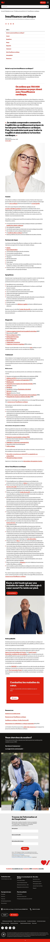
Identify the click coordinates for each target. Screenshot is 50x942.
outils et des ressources (29, 727)
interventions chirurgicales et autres (32, 461)
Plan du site (34, 923)
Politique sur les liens (5, 923)
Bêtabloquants (10, 382)
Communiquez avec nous (6, 878)
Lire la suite (8, 141)
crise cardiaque (13, 203)
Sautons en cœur (36, 879)
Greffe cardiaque (10, 446)
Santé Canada (32, 652)
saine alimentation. (31, 539)
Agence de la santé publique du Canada (15, 652)
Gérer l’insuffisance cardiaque (12, 52)
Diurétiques (9, 387)
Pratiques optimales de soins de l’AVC (24, 898)
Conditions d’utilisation (31, 921)
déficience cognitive (22, 304)
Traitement (8, 49)
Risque (7, 42)
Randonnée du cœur (37, 881)
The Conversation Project (15, 670)
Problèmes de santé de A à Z (20, 11)
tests (31, 347)
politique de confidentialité (19, 854)
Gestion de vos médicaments (12, 713)
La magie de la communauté (14, 749)
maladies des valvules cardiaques (14, 225)
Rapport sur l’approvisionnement (20, 921)
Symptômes (9, 39)
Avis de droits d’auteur (41, 921)
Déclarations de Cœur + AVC (23, 884)
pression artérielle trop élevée (13, 208)
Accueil (3, 11)
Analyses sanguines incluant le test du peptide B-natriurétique (21, 331)
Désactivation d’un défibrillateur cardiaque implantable (19, 723)
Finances (3, 898)
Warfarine (8, 391)
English (4, 914)
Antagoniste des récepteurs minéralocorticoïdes (18, 396)
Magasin (34, 888)
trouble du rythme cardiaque (15, 232)
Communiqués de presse (22, 882)
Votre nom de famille (16, 834)
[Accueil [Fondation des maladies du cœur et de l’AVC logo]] (3, 3)
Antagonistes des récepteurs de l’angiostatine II (18, 380)
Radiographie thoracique (12, 336)
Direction (3, 896)
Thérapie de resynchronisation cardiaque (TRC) (18, 437)
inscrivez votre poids (11, 486)
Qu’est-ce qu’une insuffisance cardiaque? (15, 33)
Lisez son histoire (12, 593)
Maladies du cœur (9, 11)
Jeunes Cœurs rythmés (37, 885)
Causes (8, 36)
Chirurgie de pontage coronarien (14, 458)
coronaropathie (36, 203)
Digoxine (8, 393)
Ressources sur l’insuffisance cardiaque (15, 717)
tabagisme (22, 562)
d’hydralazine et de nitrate (24, 389)
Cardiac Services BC (24, 309)
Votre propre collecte (37, 883)
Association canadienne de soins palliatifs (16, 654)
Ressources (8, 58)
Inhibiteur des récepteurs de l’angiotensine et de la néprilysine (21, 395)
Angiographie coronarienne (13, 342)
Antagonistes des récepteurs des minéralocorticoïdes (19, 383)
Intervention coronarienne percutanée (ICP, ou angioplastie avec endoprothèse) (22, 455)
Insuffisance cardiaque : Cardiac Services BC (17, 720)
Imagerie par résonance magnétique (15, 344)
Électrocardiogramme (11, 335)
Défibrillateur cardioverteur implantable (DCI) (17, 442)
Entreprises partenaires (6, 901)
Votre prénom (15, 828)
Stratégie (3, 894)
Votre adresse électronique (17, 841)
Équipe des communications (23, 887)
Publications (19, 894)
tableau (25, 483)
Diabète (8, 248)
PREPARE (13, 666)
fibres (18, 540)
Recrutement (4, 903)
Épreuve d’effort (10, 340)
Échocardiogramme (11, 338)
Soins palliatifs (9, 55)
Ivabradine (9, 385)
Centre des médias (21, 880)
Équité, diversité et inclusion (25, 923)
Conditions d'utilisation (27, 857)
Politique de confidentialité (17, 857)
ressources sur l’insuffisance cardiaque (17, 402)
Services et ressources (12, 746)
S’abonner (25, 848)
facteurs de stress (11, 522)
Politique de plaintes (14, 923)
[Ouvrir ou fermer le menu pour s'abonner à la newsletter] (25, 940)
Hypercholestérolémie (12, 249)
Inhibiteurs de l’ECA (11, 378)
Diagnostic (8, 45)
